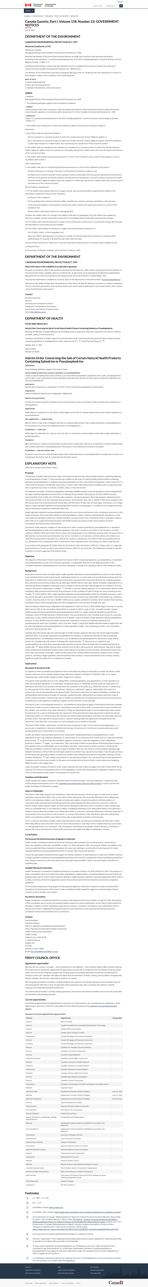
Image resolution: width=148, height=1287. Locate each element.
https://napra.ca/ (56, 1207)
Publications (49, 16)
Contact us (28, 1267)
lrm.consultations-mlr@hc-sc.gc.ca (44, 951)
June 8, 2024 (74, 16)
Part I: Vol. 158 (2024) (62, 16)
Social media (28, 1283)
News (59, 1267)
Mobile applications (40, 1283)
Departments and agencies (33, 1270)
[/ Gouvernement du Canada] (40, 5)
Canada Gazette (38, 16)
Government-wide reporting (66, 1273)
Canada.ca (27, 16)
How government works (97, 1270)
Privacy (78, 1283)
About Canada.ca (54, 1283)
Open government (95, 1273)
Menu (28, 11)
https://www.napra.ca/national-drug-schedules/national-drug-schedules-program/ (88, 1212)
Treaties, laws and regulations (66, 1270)
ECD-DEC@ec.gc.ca (38, 312)
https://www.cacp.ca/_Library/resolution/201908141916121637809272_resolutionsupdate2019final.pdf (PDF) (76, 1229)
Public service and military (32, 1273)
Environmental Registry (111, 279)
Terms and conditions (67, 1283)
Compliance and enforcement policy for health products (80, 783)
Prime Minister (94, 1267)
